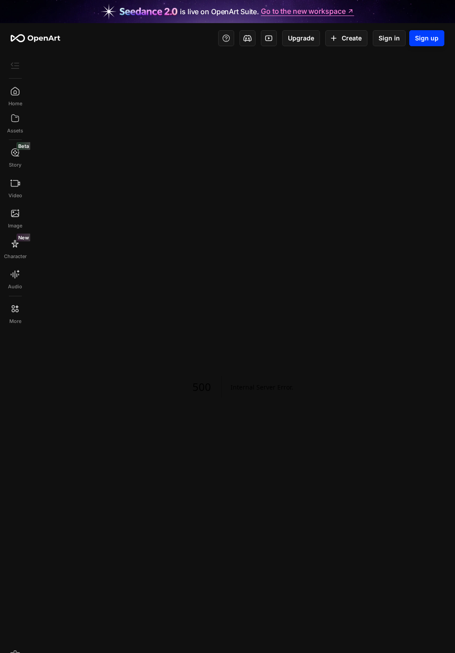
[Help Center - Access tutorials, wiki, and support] (226, 38)
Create (352, 38)
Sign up (427, 38)
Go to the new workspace (303, 12)
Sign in (389, 38)
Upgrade (301, 38)
